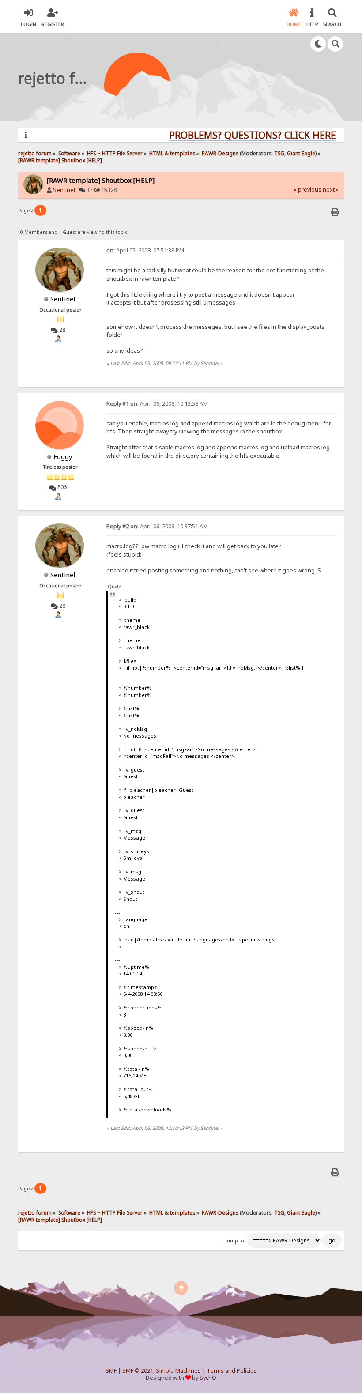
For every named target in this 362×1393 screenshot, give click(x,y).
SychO (208, 1378)
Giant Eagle (301, 153)
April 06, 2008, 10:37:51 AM (157, 526)
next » (331, 189)
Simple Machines (178, 1370)
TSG (279, 153)
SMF (111, 1370)
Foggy (62, 456)
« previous (307, 189)
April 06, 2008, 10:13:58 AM (157, 403)
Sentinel (64, 190)
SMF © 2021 (137, 1370)
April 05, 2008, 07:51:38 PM (145, 250)
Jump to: (235, 1241)
